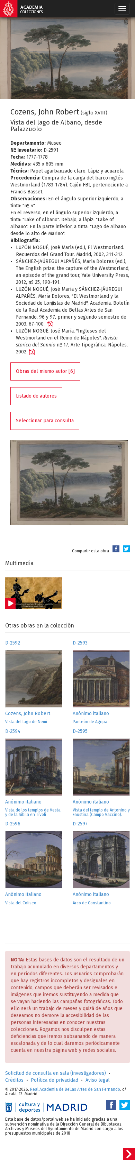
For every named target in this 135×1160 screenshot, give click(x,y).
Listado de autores (36, 396)
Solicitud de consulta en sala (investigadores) (55, 1073)
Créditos (14, 1080)
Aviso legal (98, 1080)
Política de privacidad (54, 1080)
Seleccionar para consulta (45, 421)
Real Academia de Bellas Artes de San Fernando (75, 1089)
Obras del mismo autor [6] (45, 371)
